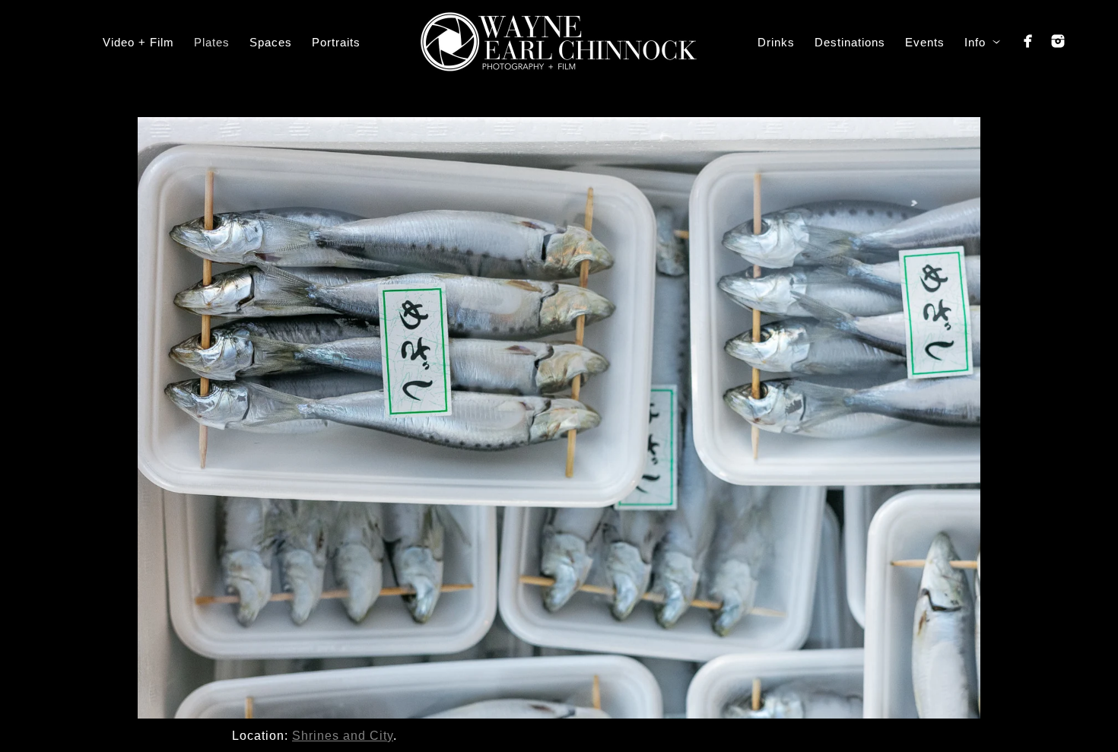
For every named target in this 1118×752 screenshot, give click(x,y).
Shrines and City (342, 735)
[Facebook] (1028, 41)
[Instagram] (1058, 41)
